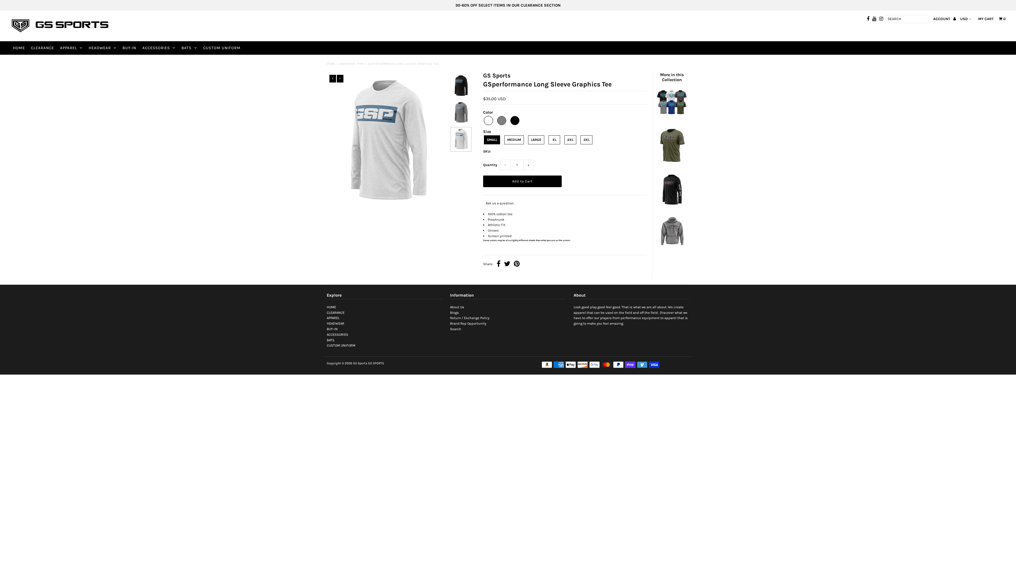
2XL (570, 140)
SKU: (487, 151)
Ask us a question (500, 203)
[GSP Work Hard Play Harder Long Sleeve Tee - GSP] (672, 206)
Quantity (490, 165)
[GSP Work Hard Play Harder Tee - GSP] (672, 164)
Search (455, 329)
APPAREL (68, 47)
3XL (586, 140)
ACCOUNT (942, 19)
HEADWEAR (100, 47)
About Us (457, 307)
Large (536, 140)
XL (554, 140)
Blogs (454, 313)
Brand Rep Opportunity (468, 323)
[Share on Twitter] (507, 264)
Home (331, 64)
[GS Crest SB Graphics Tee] (672, 118)
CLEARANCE (42, 47)
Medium (514, 140)
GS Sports (360, 363)
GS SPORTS (376, 363)
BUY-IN (129, 47)
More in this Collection (672, 77)
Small (492, 140)
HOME (19, 47)
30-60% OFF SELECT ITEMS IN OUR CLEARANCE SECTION (508, 5)
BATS (187, 47)
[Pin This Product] (517, 264)
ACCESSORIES (156, 47)
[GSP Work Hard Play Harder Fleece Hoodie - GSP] (672, 248)
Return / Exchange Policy (469, 318)
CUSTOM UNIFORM (222, 47)
